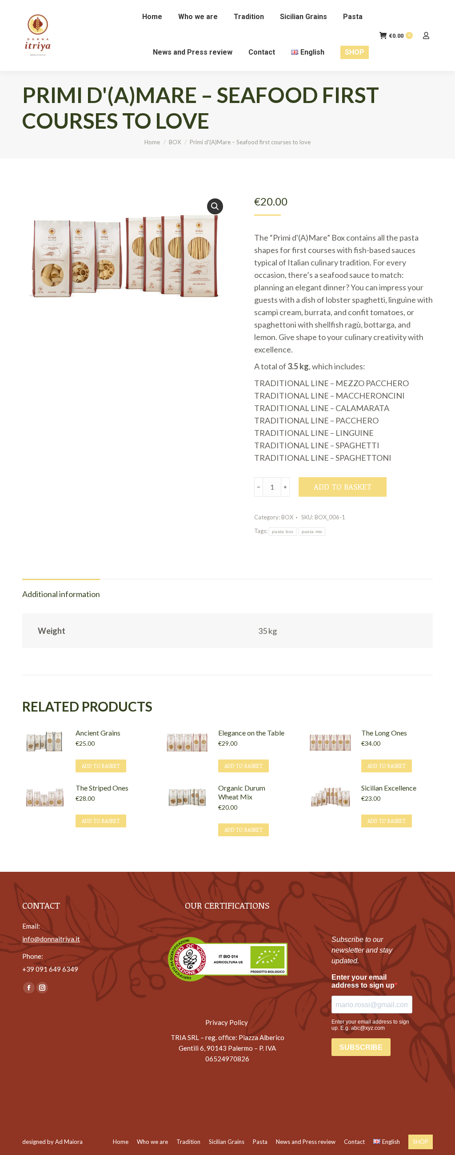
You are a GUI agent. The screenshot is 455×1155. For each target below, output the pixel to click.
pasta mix (312, 531)
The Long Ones (384, 732)
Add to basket (342, 486)
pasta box (283, 531)
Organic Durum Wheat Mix (241, 792)
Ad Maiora (69, 1141)
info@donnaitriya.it (51, 939)
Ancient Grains (98, 732)
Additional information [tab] (61, 594)
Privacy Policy (227, 1022)
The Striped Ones (102, 787)
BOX (287, 517)
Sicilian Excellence (388, 787)
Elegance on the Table (251, 732)
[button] (215, 206)
